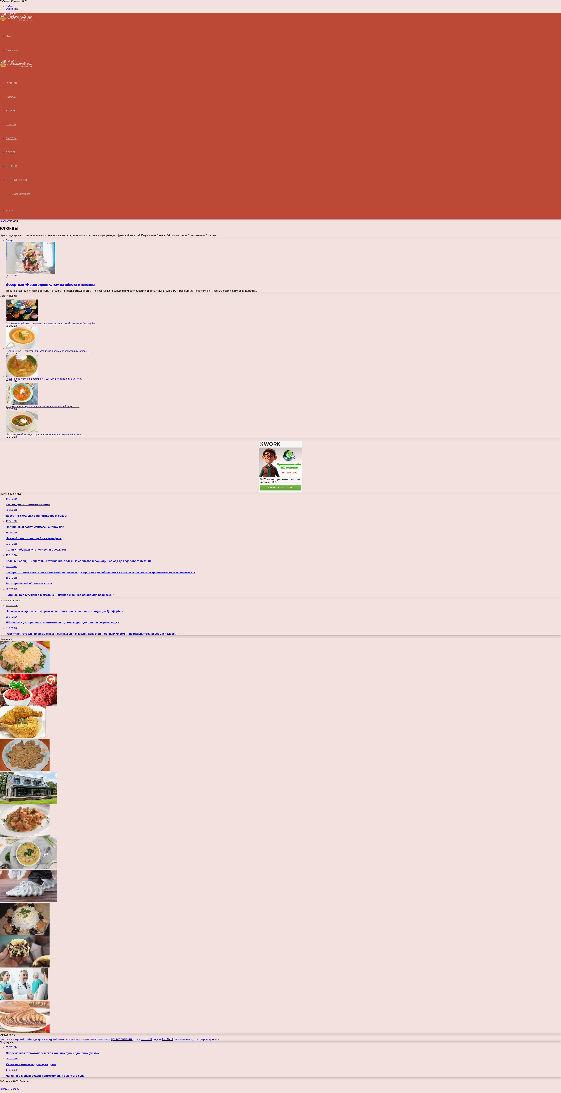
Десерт (10, 152)
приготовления (122, 1039)
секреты (178, 1039)
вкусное (10, 1039)
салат (167, 1038)
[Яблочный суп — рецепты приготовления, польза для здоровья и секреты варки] (22, 348)
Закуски (11, 138)
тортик (211, 1039)
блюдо (3, 1039)
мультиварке (69, 1039)
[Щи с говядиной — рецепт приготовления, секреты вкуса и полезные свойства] (22, 431)
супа (197, 1040)
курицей (53, 1039)
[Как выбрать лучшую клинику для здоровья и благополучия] (24, 999)
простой (136, 1039)
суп (193, 1039)
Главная (4, 221)
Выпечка (11, 166)
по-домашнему (88, 1039)
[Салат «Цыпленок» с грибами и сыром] (25, 672)
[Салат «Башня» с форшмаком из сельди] (25, 934)
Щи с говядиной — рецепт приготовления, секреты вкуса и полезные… (44, 434)
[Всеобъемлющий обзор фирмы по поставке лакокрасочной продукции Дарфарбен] (22, 320)
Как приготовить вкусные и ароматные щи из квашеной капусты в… (42, 406)
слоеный (186, 1039)
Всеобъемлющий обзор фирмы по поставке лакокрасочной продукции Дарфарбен (50, 323)
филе (217, 1039)
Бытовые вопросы (18, 180)
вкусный (19, 1039)
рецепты (157, 1039)
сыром (204, 1039)
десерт (37, 1039)
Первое (11, 97)
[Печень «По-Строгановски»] (25, 770)
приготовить (102, 1039)
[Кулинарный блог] (16, 20)
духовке (45, 1040)
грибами (29, 1039)
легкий (60, 1039)
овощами (78, 1039)
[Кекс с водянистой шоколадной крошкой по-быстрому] (25, 966)
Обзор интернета (21, 194)
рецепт (146, 1039)
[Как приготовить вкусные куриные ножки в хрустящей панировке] (23, 737)
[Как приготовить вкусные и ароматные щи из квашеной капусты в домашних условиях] (22, 404)
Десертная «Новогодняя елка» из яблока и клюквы (50, 285)
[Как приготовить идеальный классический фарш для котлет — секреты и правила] (28, 705)
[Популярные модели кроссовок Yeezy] (28, 901)
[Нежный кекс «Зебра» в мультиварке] (25, 1032)
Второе (10, 110)
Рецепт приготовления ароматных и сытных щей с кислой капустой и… (44, 379)
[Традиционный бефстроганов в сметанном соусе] (25, 836)
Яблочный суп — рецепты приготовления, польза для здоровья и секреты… (47, 351)
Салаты (11, 124)
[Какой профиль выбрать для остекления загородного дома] (28, 803)
